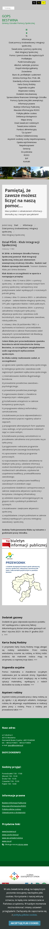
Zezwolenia (27, 71)
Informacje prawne (26, 103)
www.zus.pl (6, 841)
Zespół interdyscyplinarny (26, 68)
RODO (26, 155)
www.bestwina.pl (9, 831)
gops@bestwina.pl (15, 745)
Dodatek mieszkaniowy (26, 94)
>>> (5, 634)
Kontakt (26, 161)
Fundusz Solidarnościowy (27, 136)
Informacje (26, 39)
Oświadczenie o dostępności (13, 812)
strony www (23, 844)
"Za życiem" (26, 132)
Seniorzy (26, 148)
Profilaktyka (26, 58)
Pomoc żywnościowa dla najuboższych (26, 55)
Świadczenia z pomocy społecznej (27, 49)
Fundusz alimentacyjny (27, 129)
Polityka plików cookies (26, 113)
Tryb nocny (28, 2)
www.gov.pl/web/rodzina (12, 838)
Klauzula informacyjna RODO (26, 110)
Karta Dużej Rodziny (27, 84)
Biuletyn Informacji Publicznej (27, 107)
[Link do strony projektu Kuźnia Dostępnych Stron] (24, 875)
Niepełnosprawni (26, 145)
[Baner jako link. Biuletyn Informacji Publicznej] (24, 543)
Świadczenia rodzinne (26, 126)
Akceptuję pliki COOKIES (24, 923)
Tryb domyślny (24, 2)
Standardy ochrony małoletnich (26, 81)
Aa (34, 2)
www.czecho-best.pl (10, 834)
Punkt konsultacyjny (26, 62)
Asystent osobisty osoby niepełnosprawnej (26, 139)
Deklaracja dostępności (26, 116)
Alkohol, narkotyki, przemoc (26, 65)
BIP (26, 158)
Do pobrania (26, 152)
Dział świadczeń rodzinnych (26, 123)
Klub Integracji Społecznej (26, 52)
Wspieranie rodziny (26, 90)
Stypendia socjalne (26, 87)
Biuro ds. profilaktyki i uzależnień (26, 74)
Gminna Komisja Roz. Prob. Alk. (26, 78)
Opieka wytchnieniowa (26, 142)
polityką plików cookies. (25, 914)
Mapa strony (26, 119)
